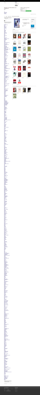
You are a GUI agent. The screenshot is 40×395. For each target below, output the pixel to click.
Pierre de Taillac (5, 166)
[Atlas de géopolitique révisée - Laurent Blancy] (29, 49)
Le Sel (4, 306)
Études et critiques (5, 80)
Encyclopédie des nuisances (6, 163)
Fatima (4, 36)
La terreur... (13, 58)
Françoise (5, 375)
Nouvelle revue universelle (6, 366)
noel (4, 359)
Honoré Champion (5, 141)
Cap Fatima (5, 340)
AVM (4, 174)
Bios (4, 311)
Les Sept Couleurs (5, 117)
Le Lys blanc (5, 277)
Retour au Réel (5, 324)
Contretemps (5, 263)
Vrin (4, 154)
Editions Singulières (5, 149)
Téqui (4, 177)
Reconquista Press (5, 302)
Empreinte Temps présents (6, 264)
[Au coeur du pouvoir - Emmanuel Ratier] (24, 42)
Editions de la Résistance (6, 103)
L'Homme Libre (5, 114)
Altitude (4, 276)
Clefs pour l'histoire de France (6, 328)
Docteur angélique (5, 261)
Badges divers (5, 27)
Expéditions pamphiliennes (6, 335)
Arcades (4, 312)
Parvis (4, 337)
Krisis (4, 142)
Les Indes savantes (5, 203)
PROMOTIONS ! (5, 67)
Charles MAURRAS (5, 58)
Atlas (4, 145)
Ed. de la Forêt (5, 342)
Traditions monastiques (6, 175)
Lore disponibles (5, 137)
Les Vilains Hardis (5, 118)
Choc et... (13, 77)
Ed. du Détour (5, 204)
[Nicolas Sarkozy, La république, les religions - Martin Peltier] (29, 36)
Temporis (5, 202)
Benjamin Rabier (5, 54)
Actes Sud (5, 294)
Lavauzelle (5, 236)
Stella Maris (5, 133)
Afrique (4, 84)
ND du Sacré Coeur (5, 121)
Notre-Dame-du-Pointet (6, 336)
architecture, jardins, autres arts (6, 38)
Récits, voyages (5, 82)
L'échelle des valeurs (5, 370)
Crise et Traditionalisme (6, 76)
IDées (4, 139)
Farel (4, 176)
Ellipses (4, 105)
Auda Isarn (5, 91)
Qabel (4, 270)
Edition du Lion (5, 143)
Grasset (4, 217)
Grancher (5, 238)
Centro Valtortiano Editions (6, 267)
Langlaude (5, 115)
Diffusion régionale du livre (6, 281)
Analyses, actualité (9, 16)
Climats (4, 295)
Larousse (5, 218)
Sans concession (5, 331)
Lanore (4, 247)
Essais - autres (5, 81)
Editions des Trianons (6, 152)
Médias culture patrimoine (6, 279)
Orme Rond (5, 122)
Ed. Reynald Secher (5, 179)
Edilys (4, 304)
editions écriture (5, 147)
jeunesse (4, 34)
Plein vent (5, 229)
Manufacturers (7, 381)
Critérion (4, 167)
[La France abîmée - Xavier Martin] (24, 74)
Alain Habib (5, 329)
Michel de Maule (5, 196)
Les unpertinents (5, 244)
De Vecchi (5, 138)
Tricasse (4, 332)
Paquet (4, 225)
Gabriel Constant (5, 107)
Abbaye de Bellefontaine (6, 209)
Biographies (5, 48)
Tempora (4, 344)
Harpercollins (5, 230)
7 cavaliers (5, 272)
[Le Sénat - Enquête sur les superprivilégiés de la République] (19, 55)
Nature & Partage (5, 245)
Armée (4, 43)
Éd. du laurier (5, 181)
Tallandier (5, 194)
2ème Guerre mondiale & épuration (7, 42)
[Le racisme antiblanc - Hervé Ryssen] (29, 55)
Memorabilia (5, 282)
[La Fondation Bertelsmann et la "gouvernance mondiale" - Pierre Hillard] (19, 49)
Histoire (4, 45)
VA (4, 200)
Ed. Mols (4, 205)
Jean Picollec (5, 248)
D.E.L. (4, 97)
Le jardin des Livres (5, 246)
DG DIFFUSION (5, 237)
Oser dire (5, 243)
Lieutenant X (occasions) (6, 55)
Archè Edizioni (5, 86)
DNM (4, 278)
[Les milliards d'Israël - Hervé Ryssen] (14, 95)
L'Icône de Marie (5, 262)
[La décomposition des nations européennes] (24, 49)
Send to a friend (24, 25)
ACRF (4, 303)
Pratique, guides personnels (6, 70)
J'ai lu (4, 293)
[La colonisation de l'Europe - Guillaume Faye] (14, 42)
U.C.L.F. (4, 134)
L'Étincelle (5, 376)
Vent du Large (5, 135)
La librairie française (5, 193)
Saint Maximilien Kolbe (6, 130)
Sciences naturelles (5, 361)
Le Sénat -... (18, 58)
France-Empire (5, 266)
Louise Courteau (5, 241)
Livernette (5, 321)
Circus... (27, 71)
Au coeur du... (23, 45)
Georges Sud (5, 136)
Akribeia (4, 89)
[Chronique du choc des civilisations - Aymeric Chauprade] (14, 49)
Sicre (4, 131)
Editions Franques (5, 104)
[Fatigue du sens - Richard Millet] (24, 61)
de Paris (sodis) (5, 198)
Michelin (4, 168)
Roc (4, 129)
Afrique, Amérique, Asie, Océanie (6, 83)
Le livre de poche (5, 212)
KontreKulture (5, 111)
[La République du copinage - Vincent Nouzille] (14, 81)
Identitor (4, 109)
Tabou (4, 368)
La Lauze (5, 357)
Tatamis (4, 170)
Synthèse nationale (5, 364)
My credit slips (16, 389)
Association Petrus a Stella (6, 265)
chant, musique (5, 39)
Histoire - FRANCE (5, 46)
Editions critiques (5, 334)
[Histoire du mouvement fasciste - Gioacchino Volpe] (29, 90)
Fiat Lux (4, 242)
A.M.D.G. (5, 88)
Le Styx (4, 116)
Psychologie (5, 69)
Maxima (4, 234)
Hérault (4, 343)
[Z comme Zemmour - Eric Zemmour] (29, 61)
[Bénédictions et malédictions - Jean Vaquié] (19, 74)
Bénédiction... (18, 77)
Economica (5, 313)
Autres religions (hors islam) (6, 52)
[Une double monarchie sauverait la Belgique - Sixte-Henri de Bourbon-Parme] (29, 42)
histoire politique (5, 66)
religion (4, 56)
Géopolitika (5, 322)
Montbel (4, 208)
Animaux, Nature (5, 85)
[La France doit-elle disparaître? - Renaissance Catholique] (14, 36)
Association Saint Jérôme (6, 300)
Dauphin (4, 291)
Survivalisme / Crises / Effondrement (7, 68)
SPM (4, 113)
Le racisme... (28, 58)
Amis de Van (5, 155)
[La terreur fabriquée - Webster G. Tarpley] (14, 55)
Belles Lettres (5, 161)
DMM (4, 258)
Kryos (4, 206)
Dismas (4, 99)
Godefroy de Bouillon (5, 108)
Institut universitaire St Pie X (6, 310)
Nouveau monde (5, 211)
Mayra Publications (5, 314)
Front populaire (5, 377)
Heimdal (4, 87)
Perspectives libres (5, 367)
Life (4, 185)
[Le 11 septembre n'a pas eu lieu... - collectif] (24, 68)
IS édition (5, 226)
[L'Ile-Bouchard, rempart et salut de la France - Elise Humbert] (24, 90)
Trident (4, 309)
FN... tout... (13, 71)
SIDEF (4, 148)
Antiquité (4, 50)
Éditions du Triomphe (5, 180)
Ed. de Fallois (5, 215)
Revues (4, 362)
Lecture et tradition (5, 371)
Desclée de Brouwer (5, 213)
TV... (22, 58)
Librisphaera (5, 339)
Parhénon (5, 330)
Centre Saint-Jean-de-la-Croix (6, 268)
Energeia (4, 140)
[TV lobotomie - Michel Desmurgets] (24, 55)
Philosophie (5, 360)
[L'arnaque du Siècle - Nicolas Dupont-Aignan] (14, 61)
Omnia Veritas (5, 153)
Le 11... (22, 71)
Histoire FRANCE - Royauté (6, 47)
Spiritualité (5, 72)
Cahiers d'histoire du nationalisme (6, 369)
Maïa (4, 352)
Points (4, 165)
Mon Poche (5, 207)
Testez (4, 240)
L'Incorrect (5, 374)
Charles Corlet (5, 345)
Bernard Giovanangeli (5, 231)
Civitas (4, 280)
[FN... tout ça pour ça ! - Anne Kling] (14, 68)
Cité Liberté (5, 346)
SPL (4, 132)
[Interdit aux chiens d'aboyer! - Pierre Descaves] (19, 68)
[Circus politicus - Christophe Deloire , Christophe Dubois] (29, 68)
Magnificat (5, 169)
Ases (4, 146)
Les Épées (5, 373)
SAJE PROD (5, 178)
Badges (4, 26)
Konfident (5, 171)
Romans (4, 78)
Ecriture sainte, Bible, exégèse (6, 77)
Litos (4, 227)
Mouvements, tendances (6, 49)
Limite (4, 372)
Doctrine (4, 74)
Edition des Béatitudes (6, 301)
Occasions (5, 57)
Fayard (4, 216)
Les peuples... (28, 77)
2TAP (4, 353)
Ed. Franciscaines (5, 257)
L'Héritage (5, 363)
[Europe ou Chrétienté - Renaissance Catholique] (19, 36)
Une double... (28, 45)
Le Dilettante (5, 299)
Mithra (4, 120)
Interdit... (18, 71)
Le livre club (5, 150)
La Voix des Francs (5, 378)
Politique (6, 16)
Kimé (4, 164)
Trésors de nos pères (5, 354)
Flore (4, 325)
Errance (4, 297)
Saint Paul (5, 183)
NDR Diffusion (5, 356)
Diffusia (4, 260)
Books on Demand (5, 199)
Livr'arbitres (5, 365)
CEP (4, 327)
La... (12, 45)
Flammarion (5, 292)
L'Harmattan (5, 112)
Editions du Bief (5, 201)
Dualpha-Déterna (5, 100)
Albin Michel (5, 214)
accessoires (5, 24)
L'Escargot (5, 271)
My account (16, 387)
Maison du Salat (5, 119)
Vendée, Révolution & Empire (6, 44)
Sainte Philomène (5, 273)
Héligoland (5, 151)
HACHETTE (5, 210)
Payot (4, 298)
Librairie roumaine (5, 326)
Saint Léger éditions (5, 182)
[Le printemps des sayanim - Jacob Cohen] (19, 61)
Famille (4, 41)
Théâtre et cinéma (5, 37)
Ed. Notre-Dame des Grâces (6, 102)
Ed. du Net (5, 341)
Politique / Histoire (5, 35)
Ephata (4, 233)
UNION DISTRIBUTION (6, 290)
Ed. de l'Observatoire (5, 296)
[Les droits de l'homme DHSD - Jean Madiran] (19, 90)
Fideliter (4, 106)
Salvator (4, 259)
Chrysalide (5, 333)
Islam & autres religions (6, 51)
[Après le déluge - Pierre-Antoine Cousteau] (14, 90)
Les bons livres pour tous (6, 144)
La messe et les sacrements (6, 73)
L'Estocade (5, 274)
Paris (4, 71)
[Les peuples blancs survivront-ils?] (29, 74)
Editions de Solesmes (6, 184)
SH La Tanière (5, 187)
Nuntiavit (4, 186)
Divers (4, 40)
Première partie (5, 269)
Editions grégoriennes (5, 172)
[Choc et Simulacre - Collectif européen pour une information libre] (14, 74)
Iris (4, 110)
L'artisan (4, 228)
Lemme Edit (5, 173)
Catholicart (5, 355)
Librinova (4, 232)
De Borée (5, 197)
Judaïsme (5, 53)
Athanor (4, 235)
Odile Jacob (5, 219)
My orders (16, 388)
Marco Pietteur (5, 239)
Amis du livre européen (6, 90)
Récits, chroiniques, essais (6, 358)
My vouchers (16, 391)
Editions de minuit (5, 195)
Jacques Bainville (5, 59)
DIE (4, 98)
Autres (4, 25)
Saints (4, 75)
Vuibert (4, 249)
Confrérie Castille (5, 308)
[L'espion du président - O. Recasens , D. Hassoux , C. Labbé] (19, 81)
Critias (4, 323)
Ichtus (4, 338)
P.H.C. (4, 123)
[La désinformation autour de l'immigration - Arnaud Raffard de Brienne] (19, 42)
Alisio (4, 251)
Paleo (4, 305)
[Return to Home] (4, 16)
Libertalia (4, 289)
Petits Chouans (5, 307)
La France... (23, 77)
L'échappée (5, 162)
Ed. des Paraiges (5, 101)
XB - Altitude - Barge (5, 275)
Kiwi (4, 250)
